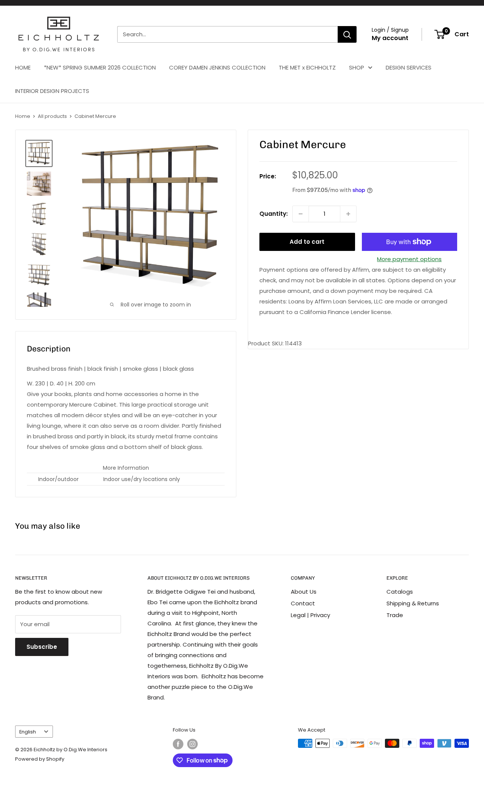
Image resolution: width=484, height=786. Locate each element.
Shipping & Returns (412, 603)
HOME (23, 67)
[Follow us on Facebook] (178, 744)
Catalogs (399, 592)
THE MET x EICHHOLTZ (307, 67)
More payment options (409, 259)
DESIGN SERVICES (408, 67)
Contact (303, 603)
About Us (303, 592)
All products (52, 116)
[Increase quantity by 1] (348, 214)
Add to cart (307, 242)
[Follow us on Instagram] (192, 744)
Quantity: (273, 214)
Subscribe (41, 647)
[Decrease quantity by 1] (301, 214)
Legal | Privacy (310, 615)
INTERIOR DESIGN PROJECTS (52, 91)
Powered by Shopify (39, 759)
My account (390, 38)
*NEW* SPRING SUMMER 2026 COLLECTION (100, 67)
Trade (394, 615)
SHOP (356, 67)
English (27, 732)
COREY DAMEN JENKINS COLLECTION (217, 67)
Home (22, 116)
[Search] (347, 34)
